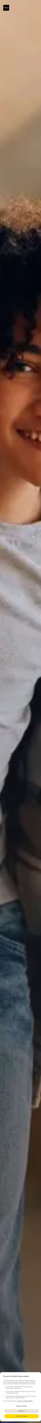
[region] (20, 1396)
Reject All (22, 1411)
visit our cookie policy (24, 1401)
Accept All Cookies (21, 1416)
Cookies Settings (21, 1406)
